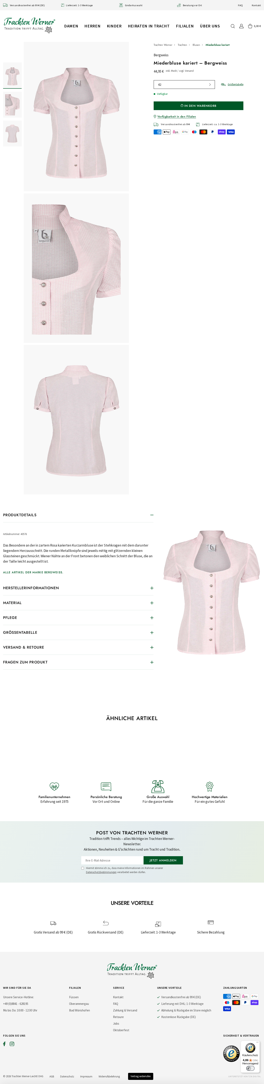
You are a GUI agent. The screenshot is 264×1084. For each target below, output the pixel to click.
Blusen (196, 45)
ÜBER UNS (210, 25)
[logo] (29, 25)
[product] (76, 268)
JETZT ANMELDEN (163, 860)
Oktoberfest (121, 1030)
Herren (92, 25)
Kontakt (256, 5)
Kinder (114, 25)
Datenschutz (67, 1076)
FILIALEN (185, 25)
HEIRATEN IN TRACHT (149, 25)
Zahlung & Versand (125, 1010)
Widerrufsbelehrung (109, 1076)
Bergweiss (161, 55)
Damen (71, 25)
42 (159, 84)
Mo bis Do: (9, 1010)
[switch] (250, 1068)
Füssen (74, 997)
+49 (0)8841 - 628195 (15, 1004)
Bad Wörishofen (79, 1010)
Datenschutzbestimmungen (101, 872)
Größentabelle (235, 84)
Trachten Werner (163, 45)
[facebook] (4, 1045)
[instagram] (12, 1045)
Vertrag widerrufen (141, 1076)
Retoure (118, 1017)
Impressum (86, 1076)
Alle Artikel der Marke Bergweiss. (33, 572)
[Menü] (257, 1043)
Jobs (116, 1023)
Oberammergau (79, 1004)
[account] (241, 26)
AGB (52, 1076)
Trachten (182, 45)
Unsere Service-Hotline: (18, 997)
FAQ (240, 5)
